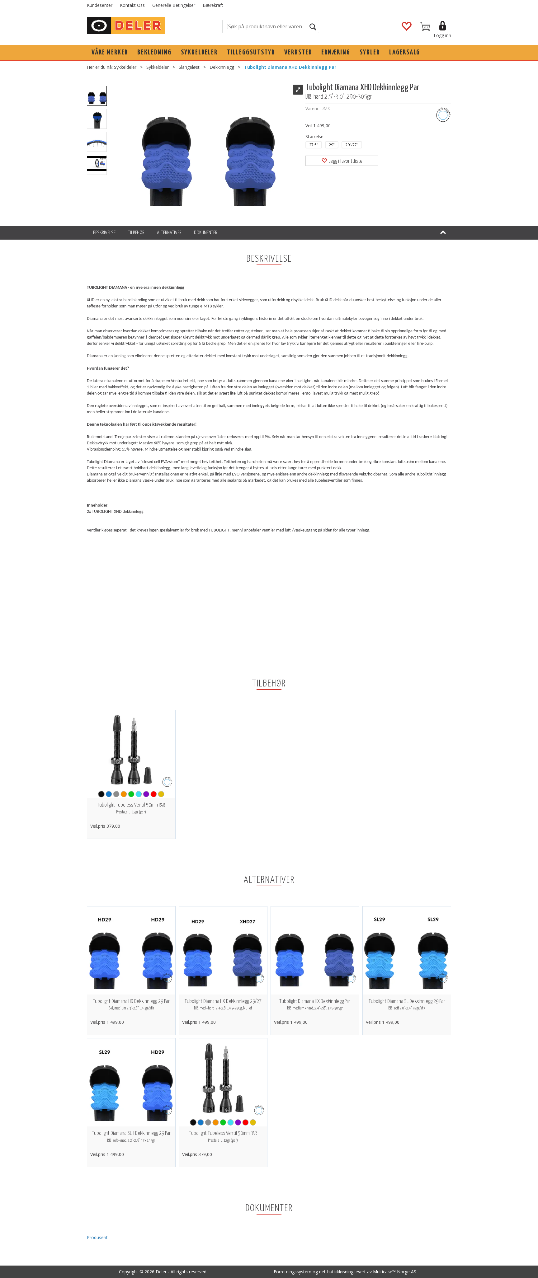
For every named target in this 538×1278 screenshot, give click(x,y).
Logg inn (442, 35)
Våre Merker (110, 52)
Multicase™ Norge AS (394, 1272)
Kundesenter (99, 5)
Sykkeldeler (199, 52)
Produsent (97, 1237)
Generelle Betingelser (173, 5)
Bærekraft (213, 5)
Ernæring (335, 52)
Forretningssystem (292, 1272)
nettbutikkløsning (336, 1272)
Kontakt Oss (132, 5)
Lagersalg (404, 52)
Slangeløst (189, 67)
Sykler (370, 52)
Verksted (298, 52)
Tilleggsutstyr (251, 52)
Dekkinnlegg (222, 67)
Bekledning (154, 52)
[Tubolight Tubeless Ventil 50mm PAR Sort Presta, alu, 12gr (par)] (131, 749)
